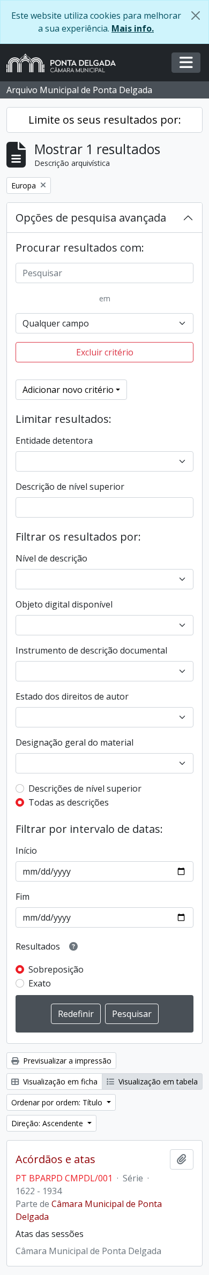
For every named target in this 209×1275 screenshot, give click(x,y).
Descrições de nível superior (84, 788)
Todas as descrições (68, 802)
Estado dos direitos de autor (72, 696)
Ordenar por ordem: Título (57, 1102)
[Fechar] (195, 16)
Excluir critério (104, 352)
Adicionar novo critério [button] (68, 390)
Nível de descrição (51, 558)
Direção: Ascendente (48, 1123)
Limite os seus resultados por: (104, 119)
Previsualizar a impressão (66, 1061)
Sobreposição (56, 969)
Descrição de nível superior (70, 486)
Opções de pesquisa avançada (91, 217)
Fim (22, 896)
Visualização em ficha (59, 1081)
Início (26, 850)
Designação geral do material (74, 742)
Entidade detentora (54, 440)
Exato (39, 983)
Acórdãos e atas (55, 1159)
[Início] (65, 63)
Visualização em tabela (157, 1081)
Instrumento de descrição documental (91, 650)
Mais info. (132, 28)
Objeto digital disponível (64, 604)
